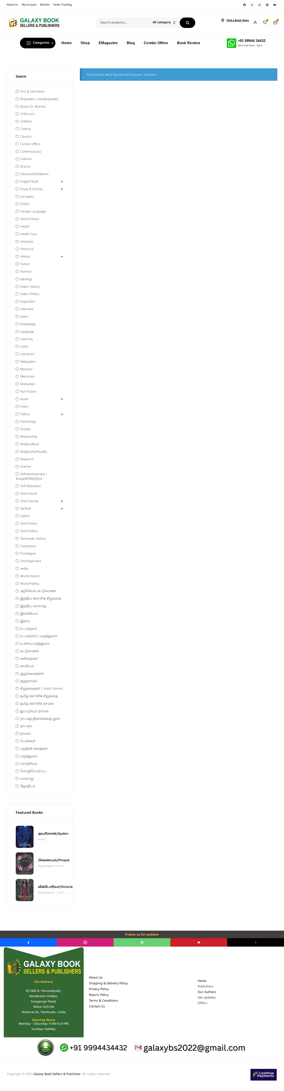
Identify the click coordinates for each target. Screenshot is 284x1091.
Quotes (25, 429)
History (25, 257)
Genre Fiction (29, 219)
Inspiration (27, 302)
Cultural (25, 159)
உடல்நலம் (28, 629)
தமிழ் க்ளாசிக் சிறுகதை (39, 696)
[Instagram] (259, 5)
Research (27, 459)
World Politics (29, 584)
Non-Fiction (28, 392)
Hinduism (27, 242)
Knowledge (28, 324)
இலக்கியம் (29, 614)
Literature (27, 354)
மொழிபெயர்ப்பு (33, 771)
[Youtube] (274, 5)
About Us (96, 978)
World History (30, 576)
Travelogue (28, 554)
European (27, 197)
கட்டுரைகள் (29, 651)
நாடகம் (26, 726)
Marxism (26, 369)
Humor (25, 264)
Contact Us (97, 1006)
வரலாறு (27, 779)
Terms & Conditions (103, 1001)
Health (25, 227)
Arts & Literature (32, 92)
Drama (25, 167)
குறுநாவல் (28, 681)
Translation (28, 546)
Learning (26, 339)
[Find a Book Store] (222, 20)
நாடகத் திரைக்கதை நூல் (40, 719)
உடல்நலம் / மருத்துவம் (38, 636)
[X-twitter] (252, 5)
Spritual (25, 509)
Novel (24, 399)
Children (26, 122)
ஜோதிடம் (27, 786)
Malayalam (28, 362)
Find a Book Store (238, 20)
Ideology (26, 279)
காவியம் (27, 666)
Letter (24, 347)
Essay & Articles (31, 189)
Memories (27, 377)
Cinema (25, 129)
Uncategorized (30, 561)
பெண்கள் (28, 741)
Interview (26, 309)
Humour (26, 272)
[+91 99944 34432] (231, 43)
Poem (24, 407)
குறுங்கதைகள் (32, 674)
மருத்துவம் (28, 756)
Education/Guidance (34, 174)
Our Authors (207, 992)
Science (25, 467)
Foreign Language (33, 212)
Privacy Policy (99, 989)
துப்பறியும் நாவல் (34, 711)
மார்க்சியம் (28, 764)
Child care (27, 114)
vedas (24, 569)
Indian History (30, 287)
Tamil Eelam (28, 524)
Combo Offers (30, 144)
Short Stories (29, 501)
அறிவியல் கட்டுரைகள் (38, 591)
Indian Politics (29, 294)
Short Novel (28, 494)
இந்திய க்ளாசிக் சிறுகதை (40, 599)
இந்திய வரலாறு (33, 606)
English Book (29, 182)
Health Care (28, 234)
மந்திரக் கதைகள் (34, 749)
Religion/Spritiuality (33, 452)
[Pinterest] (267, 5)
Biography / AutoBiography (39, 99)
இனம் (25, 621)
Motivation (27, 384)
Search (187, 23)
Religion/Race (29, 444)
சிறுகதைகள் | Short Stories (41, 689)
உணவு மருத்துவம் (35, 644)
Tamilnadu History (33, 539)
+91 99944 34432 (252, 41)
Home (202, 981)
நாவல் (25, 734)
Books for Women (33, 107)
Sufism (25, 516)
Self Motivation (30, 486)
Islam (24, 317)
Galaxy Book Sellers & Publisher (57, 1074)
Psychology (28, 422)
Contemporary (30, 152)
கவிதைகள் (29, 659)
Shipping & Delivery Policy (108, 983)
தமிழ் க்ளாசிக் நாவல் (37, 704)
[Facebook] (244, 5)
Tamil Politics (29, 531)
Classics (26, 137)
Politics (25, 414)
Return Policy (98, 995)
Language (27, 332)
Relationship (28, 437)
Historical (27, 249)
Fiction (24, 204)
